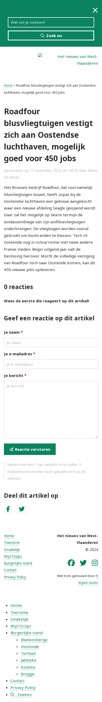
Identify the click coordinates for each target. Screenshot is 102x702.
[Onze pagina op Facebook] (71, 563)
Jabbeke (28, 660)
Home (8, 85)
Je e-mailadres (19, 353)
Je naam (13, 332)
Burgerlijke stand (18, 563)
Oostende (30, 646)
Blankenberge (34, 639)
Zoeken (25, 694)
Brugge (28, 673)
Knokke (28, 667)
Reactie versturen (32, 449)
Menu (19, 59)
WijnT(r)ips (13, 556)
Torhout (28, 653)
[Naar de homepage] (68, 59)
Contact (10, 570)
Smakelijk (12, 549)
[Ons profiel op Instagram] (95, 563)
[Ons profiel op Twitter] (83, 563)
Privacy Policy (15, 577)
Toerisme (12, 542)
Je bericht (15, 375)
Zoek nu (54, 35)
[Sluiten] (95, 10)
